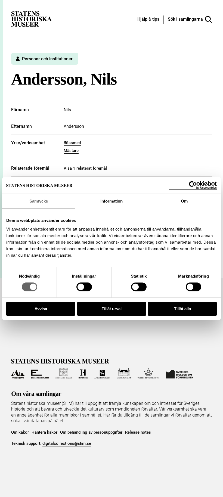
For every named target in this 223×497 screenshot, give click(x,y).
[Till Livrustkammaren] (102, 373)
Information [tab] (111, 201)
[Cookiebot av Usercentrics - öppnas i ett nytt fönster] (193, 185)
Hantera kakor (44, 432)
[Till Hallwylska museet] (63, 373)
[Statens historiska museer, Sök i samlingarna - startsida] (31, 18)
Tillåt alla (182, 308)
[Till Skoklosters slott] (124, 373)
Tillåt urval (112, 308)
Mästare (71, 150)
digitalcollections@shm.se (66, 443)
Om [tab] (184, 201)
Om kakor (20, 432)
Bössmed (72, 142)
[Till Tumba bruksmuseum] (148, 373)
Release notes (138, 432)
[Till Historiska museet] (83, 373)
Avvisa (41, 308)
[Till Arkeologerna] (17, 373)
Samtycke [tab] (38, 201)
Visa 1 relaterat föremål (85, 168)
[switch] (84, 286)
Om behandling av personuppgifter (91, 432)
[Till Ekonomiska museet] (40, 373)
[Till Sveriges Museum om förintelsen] (179, 373)
